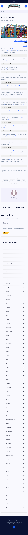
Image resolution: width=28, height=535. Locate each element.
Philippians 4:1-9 (20, 41)
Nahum (7, 379)
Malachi (15, 399)
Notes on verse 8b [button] (7, 147)
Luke (15, 411)
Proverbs (15, 323)
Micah (15, 375)
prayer (14, 183)
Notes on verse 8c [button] (7, 155)
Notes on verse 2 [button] (7, 63)
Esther (15, 311)
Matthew (15, 403)
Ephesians (15, 439)
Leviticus (15, 255)
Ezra (15, 303)
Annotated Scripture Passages (7, 20)
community (6, 178)
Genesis (15, 247)
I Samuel (15, 279)
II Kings (15, 291)
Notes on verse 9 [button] (7, 166)
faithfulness (21, 178)
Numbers (15, 259)
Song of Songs (15, 331)
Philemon (15, 471)
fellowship (6, 180)
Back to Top (14, 531)
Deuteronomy (15, 263)
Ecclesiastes (15, 327)
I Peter (15, 483)
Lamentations (15, 343)
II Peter (15, 487)
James (15, 479)
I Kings (15, 287)
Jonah (15, 371)
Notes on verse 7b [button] (7, 130)
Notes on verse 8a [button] (7, 139)
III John (7, 499)
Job (15, 315)
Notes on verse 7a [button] (7, 122)
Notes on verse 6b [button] (7, 114)
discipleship (14, 178)
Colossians (15, 447)
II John (7, 495)
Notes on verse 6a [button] (7, 107)
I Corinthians (15, 427)
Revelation (15, 507)
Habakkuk (15, 383)
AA (9, 159)
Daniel (15, 351)
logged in (8, 218)
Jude (7, 503)
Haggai (15, 391)
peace (18, 180)
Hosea (15, 355)
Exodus (15, 251)
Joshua (15, 267)
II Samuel (15, 283)
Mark (15, 407)
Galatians (15, 435)
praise (24, 180)
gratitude (12, 180)
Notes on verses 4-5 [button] (7, 99)
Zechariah (15, 395)
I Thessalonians (15, 451)
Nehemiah (15, 307)
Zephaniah (15, 387)
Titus (15, 467)
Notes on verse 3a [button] (7, 72)
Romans (15, 423)
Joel (15, 359)
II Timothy (15, 463)
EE (3, 162)
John (15, 415)
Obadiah (8, 367)
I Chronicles (8, 295)
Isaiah (15, 335)
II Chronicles (8, 299)
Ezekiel (15, 347)
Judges (15, 271)
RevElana (14, 198)
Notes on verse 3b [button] (7, 82)
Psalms (15, 319)
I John (15, 491)
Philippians (15, 443)
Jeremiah (15, 339)
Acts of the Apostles (15, 419)
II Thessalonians (15, 455)
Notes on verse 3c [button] (7, 88)
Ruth (15, 275)
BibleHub (25, 46)
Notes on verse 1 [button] (7, 55)
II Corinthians (15, 431)
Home (2, 11)
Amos (15, 363)
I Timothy (15, 459)
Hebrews (15, 475)
